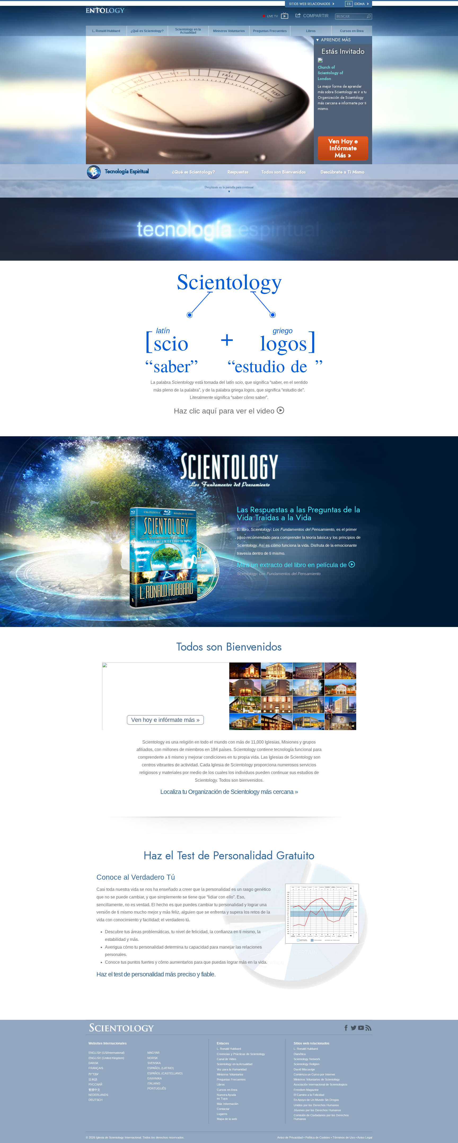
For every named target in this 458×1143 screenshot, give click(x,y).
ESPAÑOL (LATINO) (160, 1068)
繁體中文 (94, 1089)
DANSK (93, 1063)
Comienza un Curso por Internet (314, 1074)
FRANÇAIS (96, 1068)
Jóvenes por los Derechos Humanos (317, 1110)
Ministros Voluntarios (229, 31)
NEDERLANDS (98, 1094)
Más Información (227, 1103)
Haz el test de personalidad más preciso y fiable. (155, 974)
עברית (93, 1074)
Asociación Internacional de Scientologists (320, 1084)
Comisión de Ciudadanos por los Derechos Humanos (321, 1117)
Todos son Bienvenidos (283, 172)
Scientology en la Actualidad (188, 31)
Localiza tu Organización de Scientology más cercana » (229, 791)
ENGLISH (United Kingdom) (106, 1058)
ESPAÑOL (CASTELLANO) (165, 1073)
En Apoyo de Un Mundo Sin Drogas (316, 1099)
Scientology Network (307, 1059)
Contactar (223, 1108)
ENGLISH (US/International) (107, 1052)
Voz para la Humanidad (231, 1069)
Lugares (222, 1113)
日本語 (93, 1079)
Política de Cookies (317, 1137)
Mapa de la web (227, 1118)
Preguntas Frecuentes (270, 31)
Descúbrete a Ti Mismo (342, 172)
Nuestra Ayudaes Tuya (226, 1096)
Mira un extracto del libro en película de (293, 564)
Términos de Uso (344, 1137)
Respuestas (238, 172)
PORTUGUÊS (156, 1088)
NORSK (152, 1058)
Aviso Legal (364, 1137)
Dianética (300, 1054)
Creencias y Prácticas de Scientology (241, 1054)
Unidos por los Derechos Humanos (316, 1105)
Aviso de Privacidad (290, 1137)
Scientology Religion (306, 1064)
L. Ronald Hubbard (106, 31)
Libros (311, 31)
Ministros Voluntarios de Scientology (317, 1079)
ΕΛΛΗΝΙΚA (154, 1078)
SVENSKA (154, 1063)
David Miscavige (304, 1069)
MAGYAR (153, 1052)
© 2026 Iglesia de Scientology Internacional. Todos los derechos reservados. (135, 1137)
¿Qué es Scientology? (147, 31)
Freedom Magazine (306, 1089)
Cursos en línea (352, 31)
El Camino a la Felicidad (309, 1094)
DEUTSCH (96, 1099)
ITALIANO (153, 1083)
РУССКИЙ (95, 1084)
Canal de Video (226, 1059)
